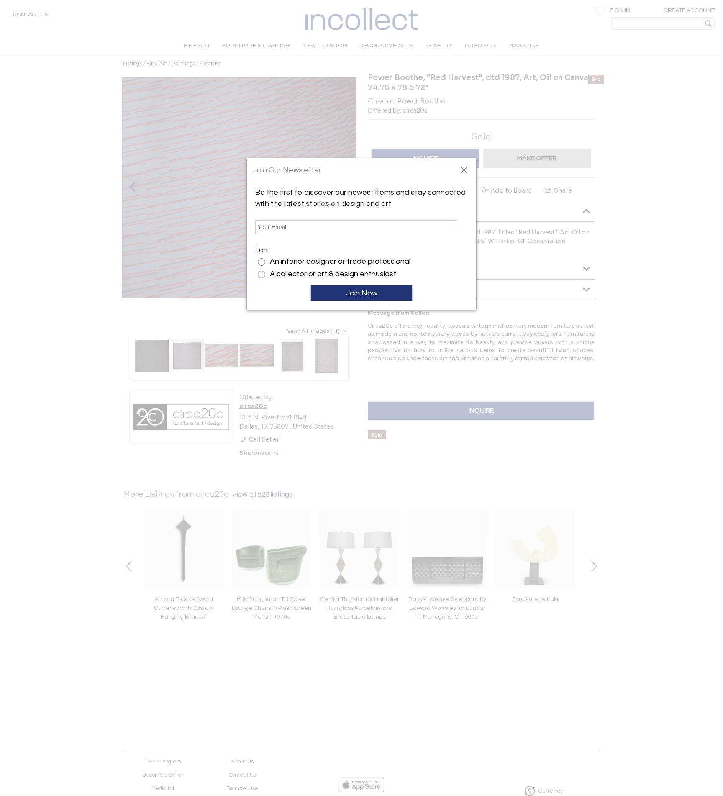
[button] (464, 169)
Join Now (361, 293)
